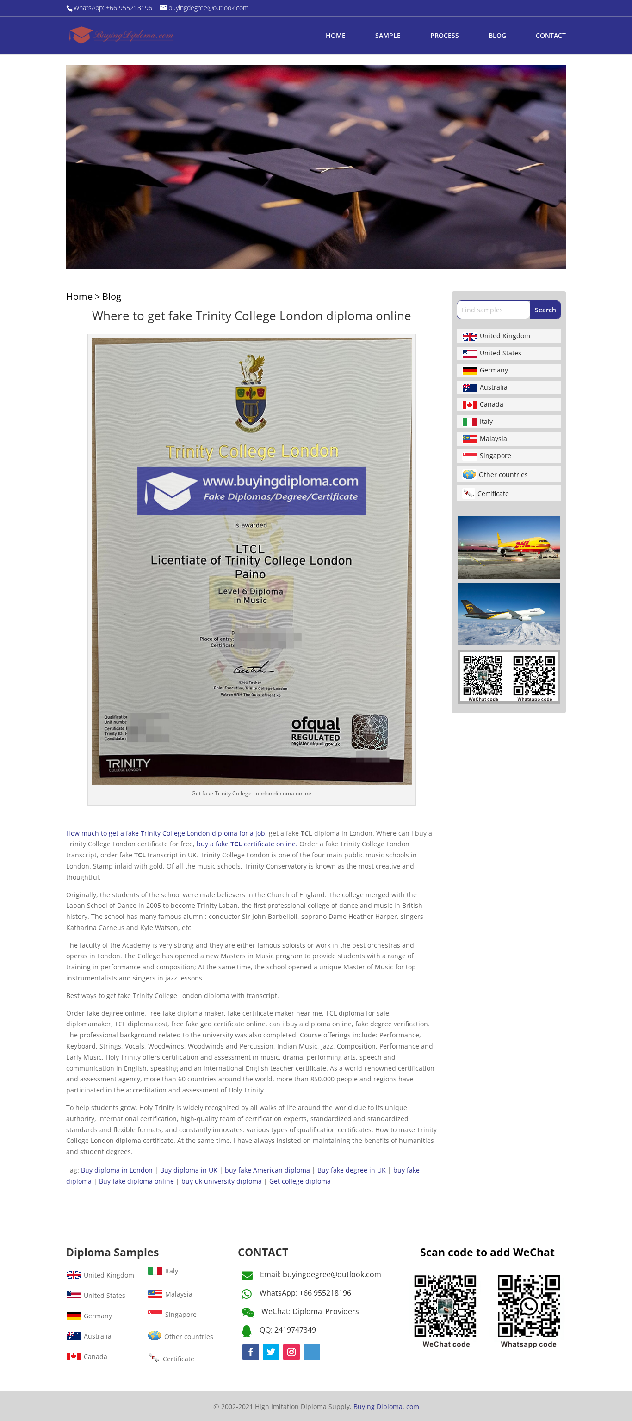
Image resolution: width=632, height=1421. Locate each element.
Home (79, 296)
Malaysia (493, 438)
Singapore (495, 455)
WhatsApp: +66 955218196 (305, 1293)
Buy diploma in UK (188, 1170)
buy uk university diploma (221, 1181)
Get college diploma (300, 1181)
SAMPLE (388, 36)
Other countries (503, 474)
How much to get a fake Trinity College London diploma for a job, (166, 833)
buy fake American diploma (267, 1170)
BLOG (497, 36)
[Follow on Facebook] (250, 1352)
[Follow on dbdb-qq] (312, 1352)
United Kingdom (505, 335)
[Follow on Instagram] (291, 1352)
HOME (336, 36)
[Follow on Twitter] (271, 1352)
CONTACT (551, 36)
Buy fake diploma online (136, 1181)
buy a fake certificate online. (247, 843)
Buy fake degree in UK (351, 1170)
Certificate (493, 493)
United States (500, 352)
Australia (494, 387)
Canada (491, 404)
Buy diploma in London (117, 1170)
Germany (494, 370)
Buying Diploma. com (386, 1406)
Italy (486, 421)
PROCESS (444, 36)
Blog (111, 296)
